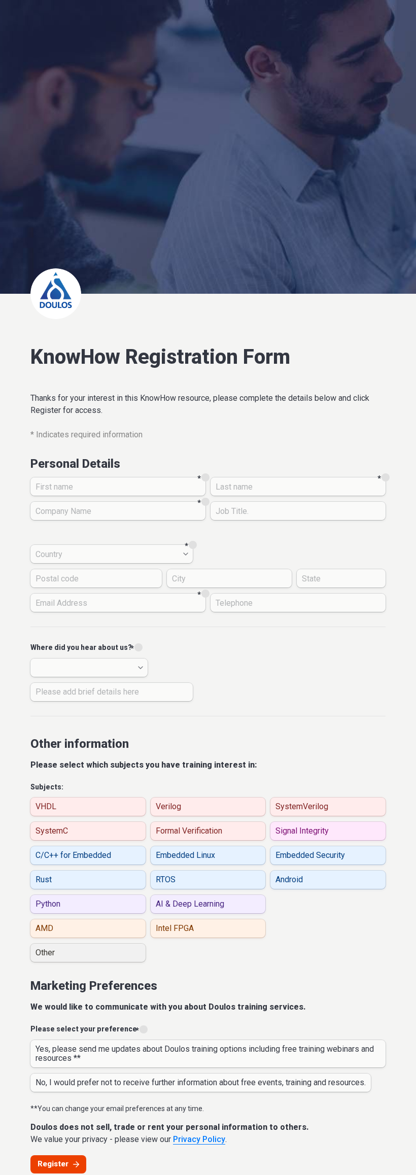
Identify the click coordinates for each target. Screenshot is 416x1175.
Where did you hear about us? (81, 647)
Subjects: (46, 787)
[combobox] (111, 554)
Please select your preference (83, 1029)
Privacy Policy (199, 1139)
